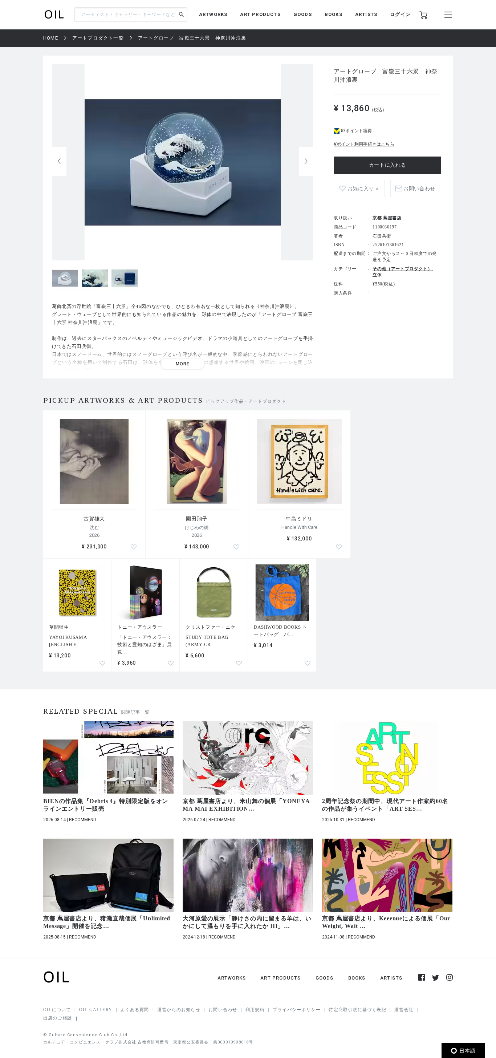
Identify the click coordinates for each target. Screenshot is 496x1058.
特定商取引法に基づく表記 (357, 1009)
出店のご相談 (57, 1018)
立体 (377, 274)
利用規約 (255, 1009)
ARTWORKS (213, 14)
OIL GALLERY (95, 1009)
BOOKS (333, 14)
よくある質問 (134, 1009)
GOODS (302, 14)
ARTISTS (366, 14)
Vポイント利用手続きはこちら (364, 144)
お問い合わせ (222, 1009)
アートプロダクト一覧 (98, 38)
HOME (50, 38)
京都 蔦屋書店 (387, 217)
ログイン (400, 14)
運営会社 (404, 1009)
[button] (306, 161)
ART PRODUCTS (260, 14)
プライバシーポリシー (297, 1009)
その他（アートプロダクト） (402, 268)
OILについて (57, 1009)
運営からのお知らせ (178, 1009)
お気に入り (362, 188)
